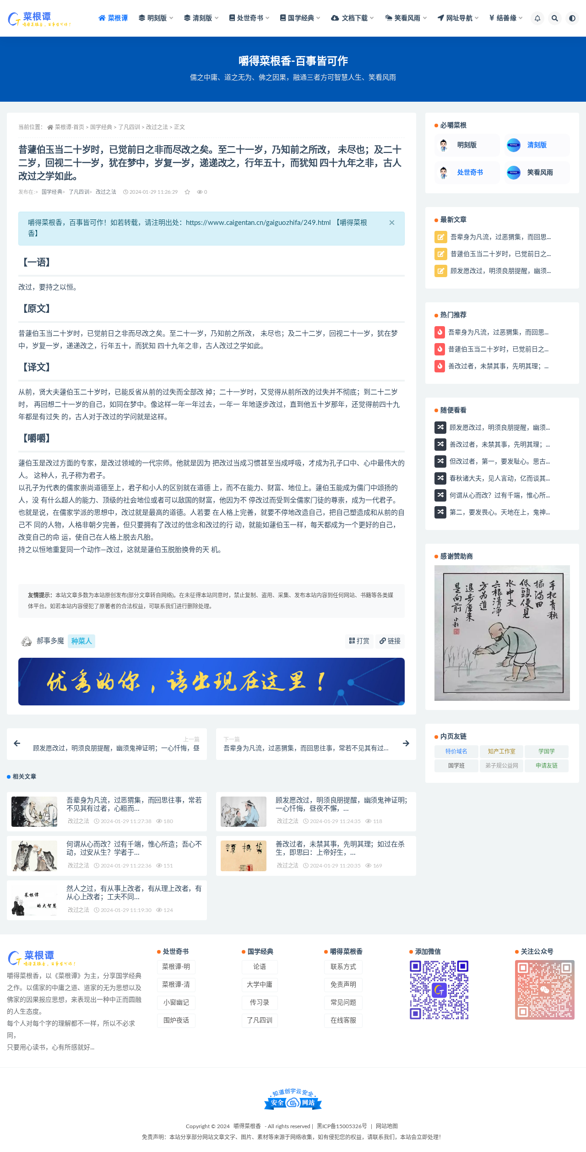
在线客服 (343, 1020)
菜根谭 (118, 18)
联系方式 (343, 967)
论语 (259, 967)
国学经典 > (104, 127)
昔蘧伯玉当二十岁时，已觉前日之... (500, 254)
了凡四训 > (132, 127)
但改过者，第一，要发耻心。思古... (499, 461)
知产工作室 (501, 751)
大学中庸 (259, 985)
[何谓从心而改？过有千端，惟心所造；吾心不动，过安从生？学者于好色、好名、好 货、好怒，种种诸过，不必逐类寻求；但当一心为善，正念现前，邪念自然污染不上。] (34, 858)
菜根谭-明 (176, 967)
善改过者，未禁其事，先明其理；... (497, 366)
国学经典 (52, 192)
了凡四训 (79, 192)
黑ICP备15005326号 (342, 1126)
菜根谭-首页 (70, 127)
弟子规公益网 (501, 766)
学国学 (546, 751)
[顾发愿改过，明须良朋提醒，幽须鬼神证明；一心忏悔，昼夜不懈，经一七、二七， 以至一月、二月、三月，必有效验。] (243, 814)
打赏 (362, 641)
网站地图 (387, 1126)
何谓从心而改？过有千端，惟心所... (499, 495)
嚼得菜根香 (247, 1126)
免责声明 (343, 985)
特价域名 (456, 751)
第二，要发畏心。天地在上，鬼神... (499, 512)
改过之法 (106, 192)
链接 (393, 641)
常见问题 (343, 1002)
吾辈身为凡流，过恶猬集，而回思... (500, 237)
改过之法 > (160, 127)
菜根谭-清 (176, 985)
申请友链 (547, 766)
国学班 (456, 766)
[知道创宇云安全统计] (293, 1099)
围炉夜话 (176, 1020)
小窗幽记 (176, 1002)
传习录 (259, 1002)
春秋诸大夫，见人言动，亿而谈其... (499, 478)
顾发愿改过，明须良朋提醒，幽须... (500, 271)
